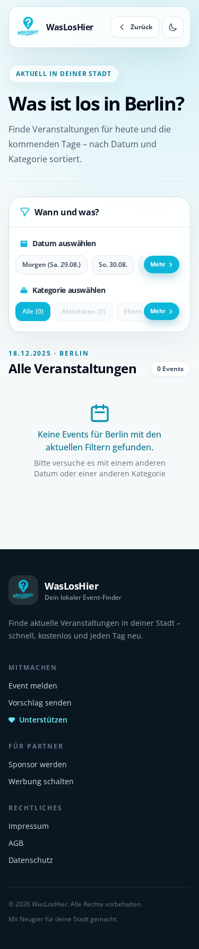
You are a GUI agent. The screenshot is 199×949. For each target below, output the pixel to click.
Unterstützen (43, 720)
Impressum (28, 826)
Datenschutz (30, 860)
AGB (15, 843)
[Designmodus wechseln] (173, 27)
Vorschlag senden (40, 703)
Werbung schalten (41, 781)
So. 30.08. (113, 264)
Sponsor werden (37, 764)
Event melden (32, 686)
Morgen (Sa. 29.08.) (51, 264)
